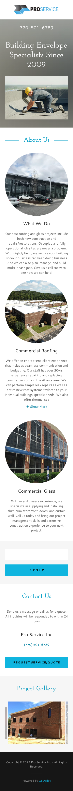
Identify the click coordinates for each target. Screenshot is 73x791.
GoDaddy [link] (45, 781)
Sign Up (36, 570)
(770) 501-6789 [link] (36, 644)
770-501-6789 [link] (36, 27)
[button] (36, 406)
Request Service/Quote (36, 662)
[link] (36, 10)
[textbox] (36, 554)
